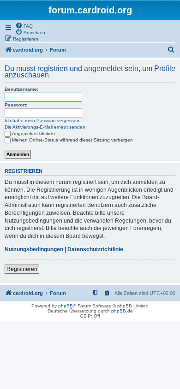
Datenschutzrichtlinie (95, 249)
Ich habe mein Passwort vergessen (42, 120)
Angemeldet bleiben (33, 133)
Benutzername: (21, 89)
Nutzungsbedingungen (34, 249)
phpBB (65, 305)
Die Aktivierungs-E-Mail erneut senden (45, 127)
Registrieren (21, 269)
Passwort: (16, 104)
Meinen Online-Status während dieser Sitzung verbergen (72, 139)
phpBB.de (122, 310)
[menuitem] (24, 25)
